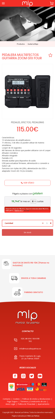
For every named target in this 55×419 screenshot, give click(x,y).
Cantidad (9, 223)
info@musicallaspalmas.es (30, 348)
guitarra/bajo (33, 44)
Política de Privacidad (26, 404)
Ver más (26, 210)
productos (21, 44)
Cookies (16, 399)
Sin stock (27, 232)
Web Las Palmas (33, 416)
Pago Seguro (12, 401)
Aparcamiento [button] (43, 404)
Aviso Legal (10, 404)
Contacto (6, 399)
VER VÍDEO (28, 182)
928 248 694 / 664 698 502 (30, 339)
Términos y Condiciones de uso (33, 401)
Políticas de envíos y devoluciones (36, 399)
